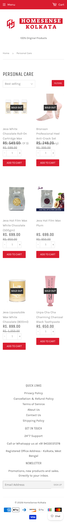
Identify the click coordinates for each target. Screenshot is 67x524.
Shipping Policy (33, 420)
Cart (61, 4)
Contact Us (33, 415)
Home (6, 53)
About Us (34, 409)
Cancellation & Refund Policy (34, 398)
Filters (58, 83)
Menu (11, 4)
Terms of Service (34, 404)
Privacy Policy (33, 393)
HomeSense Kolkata (35, 502)
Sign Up (58, 484)
